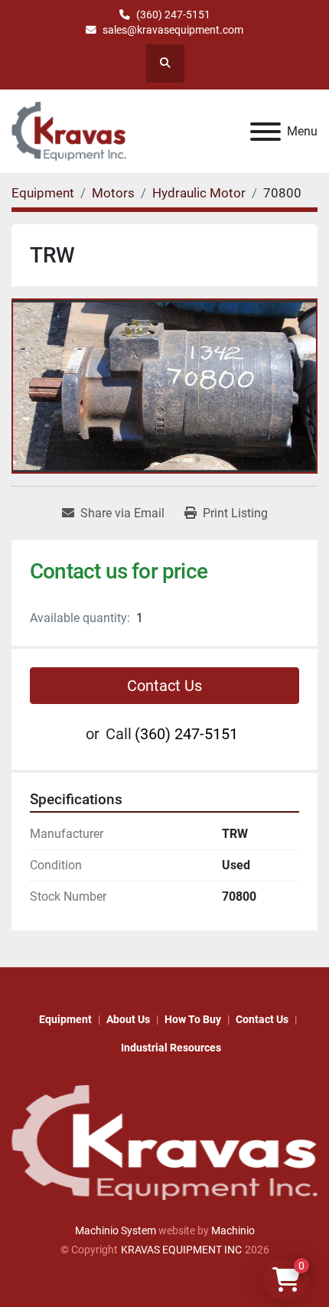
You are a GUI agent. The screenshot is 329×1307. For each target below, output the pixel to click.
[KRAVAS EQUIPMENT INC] (164, 1142)
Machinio (233, 1230)
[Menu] (265, 131)
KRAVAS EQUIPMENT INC (181, 1249)
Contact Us (164, 685)
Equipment (65, 1019)
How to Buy (192, 1019)
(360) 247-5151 (173, 14)
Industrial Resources (171, 1047)
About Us (128, 1019)
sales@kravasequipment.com (173, 30)
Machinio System (115, 1230)
